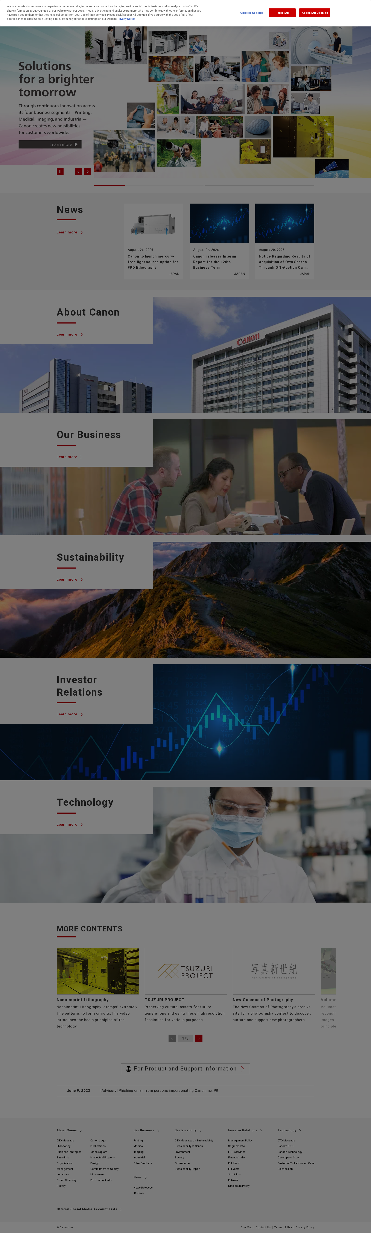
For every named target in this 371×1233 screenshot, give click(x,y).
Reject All (282, 12)
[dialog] (185, 13)
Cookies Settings (251, 12)
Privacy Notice (126, 19)
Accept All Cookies (315, 12)
